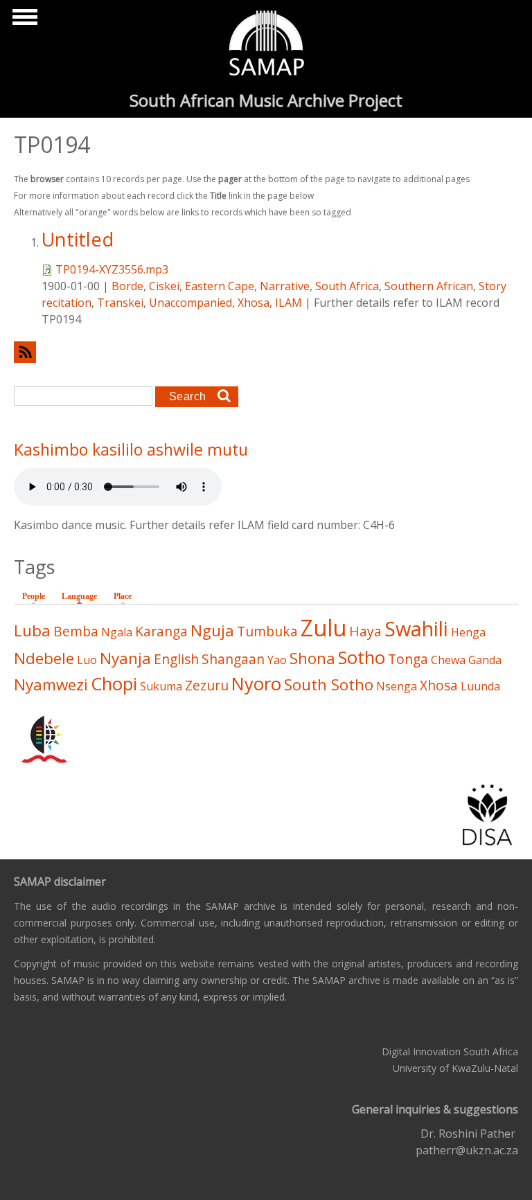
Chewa (448, 660)
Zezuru (207, 685)
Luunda (480, 686)
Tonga (408, 659)
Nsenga (396, 686)
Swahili (416, 628)
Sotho (361, 657)
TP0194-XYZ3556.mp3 (111, 269)
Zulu (323, 628)
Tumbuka (267, 631)
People (33, 596)
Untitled (78, 239)
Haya (365, 631)
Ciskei (164, 286)
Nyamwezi (51, 684)
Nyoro (256, 684)
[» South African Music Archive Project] (266, 45)
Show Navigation (23, 20)
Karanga (161, 631)
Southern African (428, 286)
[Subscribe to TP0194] (266, 352)
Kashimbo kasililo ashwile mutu (131, 449)
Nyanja (125, 658)
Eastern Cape (219, 286)
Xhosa (253, 302)
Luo (87, 660)
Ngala (116, 632)
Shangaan (233, 659)
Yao (277, 660)
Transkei (120, 302)
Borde (127, 286)
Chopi (114, 684)
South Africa (347, 286)
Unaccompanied (190, 302)
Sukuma (161, 686)
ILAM (288, 302)
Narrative (285, 286)
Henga (468, 632)
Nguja (212, 630)
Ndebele (44, 658)
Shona (312, 658)
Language (83, 596)
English (176, 659)
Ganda (485, 660)
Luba (32, 630)
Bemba (75, 631)
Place (123, 596)
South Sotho (328, 684)
